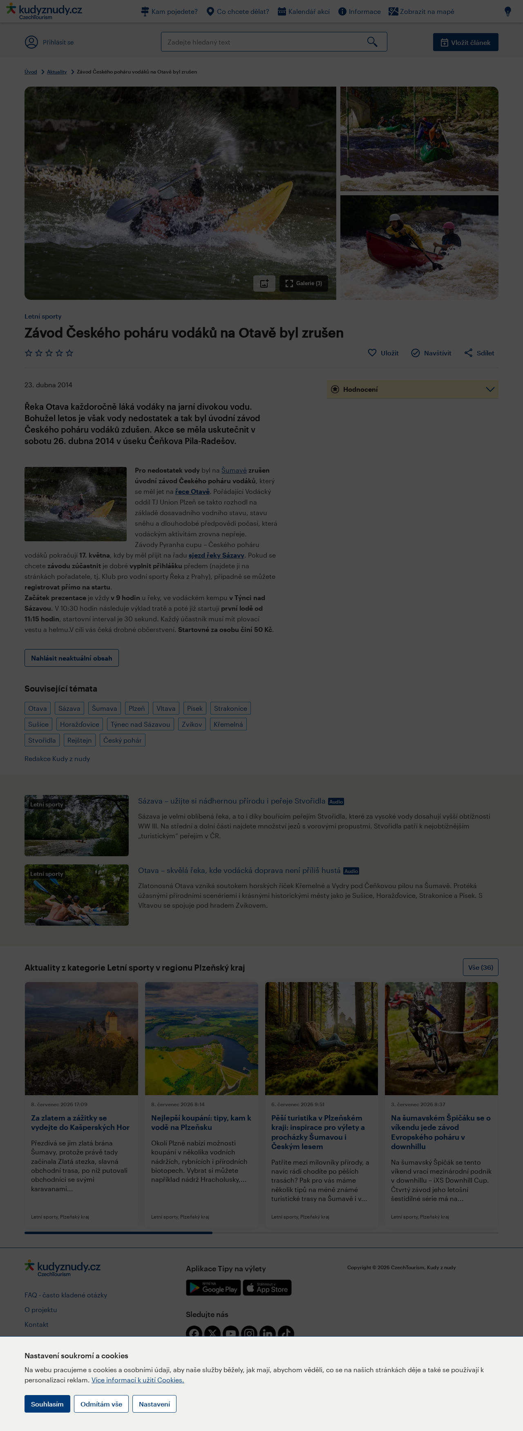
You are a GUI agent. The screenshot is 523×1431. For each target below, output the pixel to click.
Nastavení (154, 1404)
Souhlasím (47, 1404)
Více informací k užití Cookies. (138, 1380)
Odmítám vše (101, 1404)
